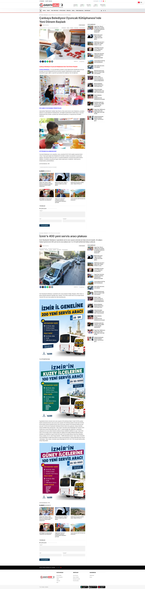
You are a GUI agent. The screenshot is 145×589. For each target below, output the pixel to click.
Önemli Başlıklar (79, 10)
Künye (91, 577)
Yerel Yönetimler (54, 10)
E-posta (65, 218)
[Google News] (81, 61)
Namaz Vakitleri (76, 577)
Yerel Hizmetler (82, 27)
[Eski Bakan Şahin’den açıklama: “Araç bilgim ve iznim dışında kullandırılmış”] (90, 105)
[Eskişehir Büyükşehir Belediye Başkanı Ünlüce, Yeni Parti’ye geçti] (90, 119)
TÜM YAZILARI (82, 25)
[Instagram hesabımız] (101, 1)
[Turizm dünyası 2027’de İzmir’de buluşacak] (78, 193)
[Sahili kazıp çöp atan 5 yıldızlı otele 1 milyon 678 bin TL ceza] (78, 177)
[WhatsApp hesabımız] (105, 1)
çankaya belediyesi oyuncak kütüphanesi (48, 167)
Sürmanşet (76, 27)
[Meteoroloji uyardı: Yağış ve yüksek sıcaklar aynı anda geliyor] (62, 177)
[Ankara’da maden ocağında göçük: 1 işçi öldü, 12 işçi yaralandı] (90, 92)
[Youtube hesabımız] (103, 1)
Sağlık (58, 578)
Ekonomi (46, 249)
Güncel (44, 10)
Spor (57, 582)
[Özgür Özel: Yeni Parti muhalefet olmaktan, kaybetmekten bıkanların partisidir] (62, 193)
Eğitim (68, 27)
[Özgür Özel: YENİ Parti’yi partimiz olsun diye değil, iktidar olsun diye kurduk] (90, 112)
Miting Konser (62, 10)
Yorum (41, 210)
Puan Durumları (76, 580)
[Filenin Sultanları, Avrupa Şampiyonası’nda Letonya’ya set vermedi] (90, 98)
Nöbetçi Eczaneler (76, 578)
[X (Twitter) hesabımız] (99, 1)
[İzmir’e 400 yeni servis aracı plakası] (90, 68)
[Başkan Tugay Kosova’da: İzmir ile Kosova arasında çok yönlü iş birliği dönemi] (90, 79)
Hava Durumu (75, 575)
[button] (40, 11)
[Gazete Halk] (51, 7)
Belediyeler (64, 27)
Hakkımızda (92, 575)
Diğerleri (68, 10)
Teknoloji (58, 580)
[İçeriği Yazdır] (52, 62)
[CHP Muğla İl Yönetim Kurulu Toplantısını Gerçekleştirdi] (46, 193)
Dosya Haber (59, 575)
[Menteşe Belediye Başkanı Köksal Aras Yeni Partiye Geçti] (90, 86)
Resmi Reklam (87, 10)
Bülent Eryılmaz (46, 25)
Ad (40, 218)
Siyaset (48, 10)
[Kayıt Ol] (101, 11)
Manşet (71, 27)
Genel (73, 10)
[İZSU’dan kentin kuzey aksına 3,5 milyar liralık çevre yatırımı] (90, 73)
